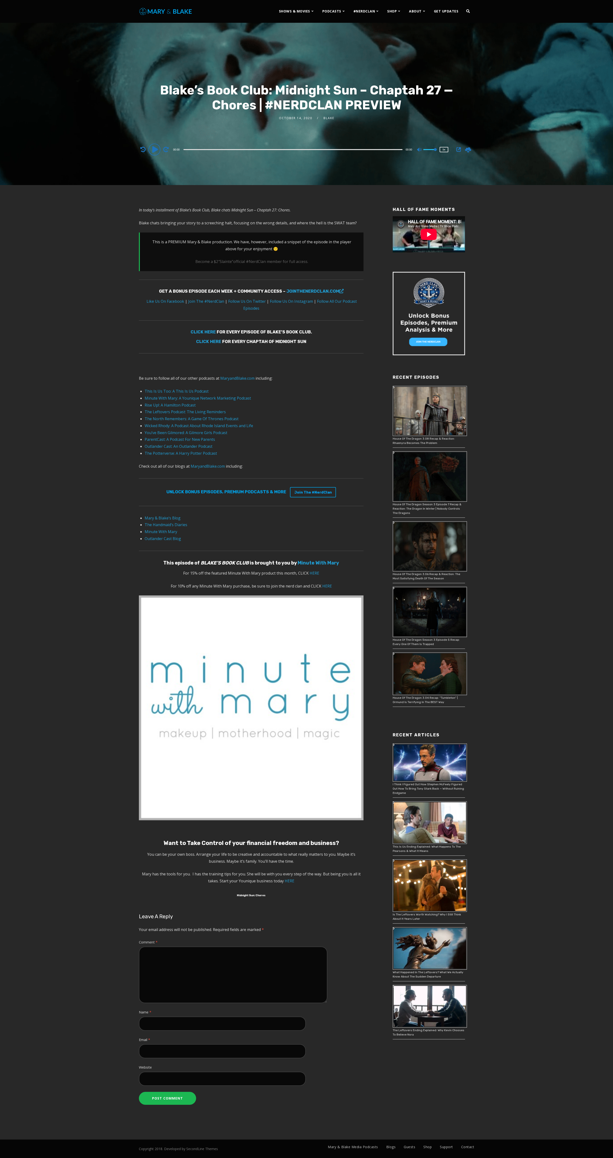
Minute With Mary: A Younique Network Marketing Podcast (198, 398)
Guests (409, 1147)
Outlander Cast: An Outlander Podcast (178, 446)
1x (444, 149)
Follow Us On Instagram (291, 301)
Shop (427, 1147)
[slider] (430, 153)
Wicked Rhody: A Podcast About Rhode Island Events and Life (199, 425)
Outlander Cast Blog (163, 538)
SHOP (392, 11)
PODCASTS (331, 11)
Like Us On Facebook (165, 301)
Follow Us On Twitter (246, 301)
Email (144, 1039)
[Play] (155, 149)
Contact (467, 1147)
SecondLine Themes (202, 1148)
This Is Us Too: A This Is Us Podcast (177, 391)
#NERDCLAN (364, 11)
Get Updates (446, 11)
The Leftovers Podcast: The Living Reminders (185, 411)
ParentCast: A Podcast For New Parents (180, 439)
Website (145, 1067)
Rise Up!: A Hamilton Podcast (170, 405)
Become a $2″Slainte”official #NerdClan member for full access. (251, 261)
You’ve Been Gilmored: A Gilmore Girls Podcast (186, 432)
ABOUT (415, 11)
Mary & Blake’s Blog (163, 518)
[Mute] (419, 150)
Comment (148, 942)
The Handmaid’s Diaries (166, 524)
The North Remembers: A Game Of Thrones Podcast (191, 418)
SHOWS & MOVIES (294, 11)
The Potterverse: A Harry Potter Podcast (181, 453)
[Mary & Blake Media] (166, 11)
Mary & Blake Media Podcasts (353, 1147)
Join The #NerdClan (205, 301)
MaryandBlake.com (237, 378)
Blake (329, 118)
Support (446, 1147)
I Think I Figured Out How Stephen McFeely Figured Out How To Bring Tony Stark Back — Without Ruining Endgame (428, 789)
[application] (293, 149)
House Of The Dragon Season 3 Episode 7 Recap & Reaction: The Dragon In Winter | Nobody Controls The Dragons (427, 509)
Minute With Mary (161, 531)
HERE (314, 573)
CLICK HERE (203, 332)
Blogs (391, 1147)
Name (145, 1012)
